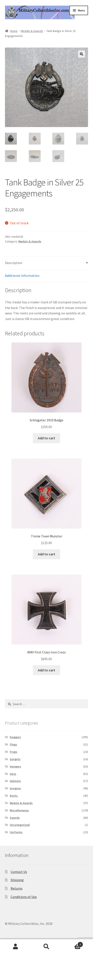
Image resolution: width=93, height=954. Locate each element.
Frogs (13, 752)
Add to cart (46, 438)
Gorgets (15, 759)
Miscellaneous (19, 810)
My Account (15, 946)
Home (14, 31)
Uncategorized (20, 825)
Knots (14, 796)
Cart (71, 943)
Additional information (22, 275)
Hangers (15, 766)
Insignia (15, 788)
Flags (13, 744)
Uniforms (16, 832)
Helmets (15, 781)
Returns (16, 888)
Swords (15, 818)
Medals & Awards (32, 31)
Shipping (17, 880)
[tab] (46, 263)
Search (46, 946)
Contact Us (19, 872)
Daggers (15, 737)
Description (13, 263)
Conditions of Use (24, 897)
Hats (13, 774)
